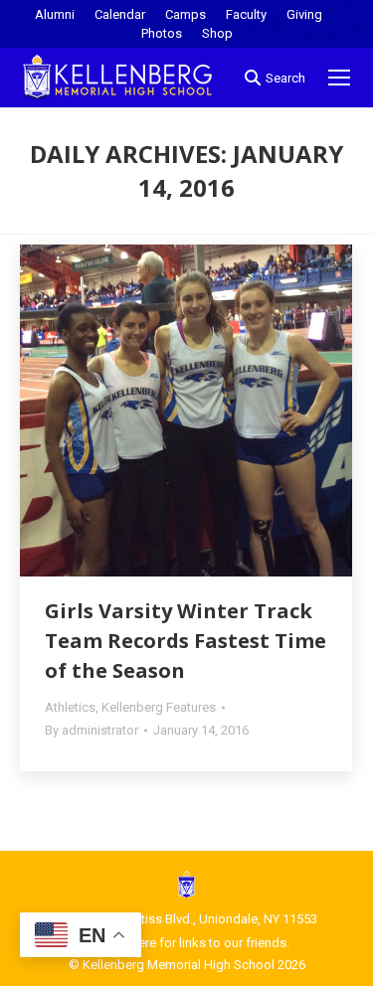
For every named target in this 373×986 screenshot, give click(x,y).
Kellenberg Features (158, 707)
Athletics (70, 707)
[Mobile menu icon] (339, 77)
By (91, 730)
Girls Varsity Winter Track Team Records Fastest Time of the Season (185, 640)
